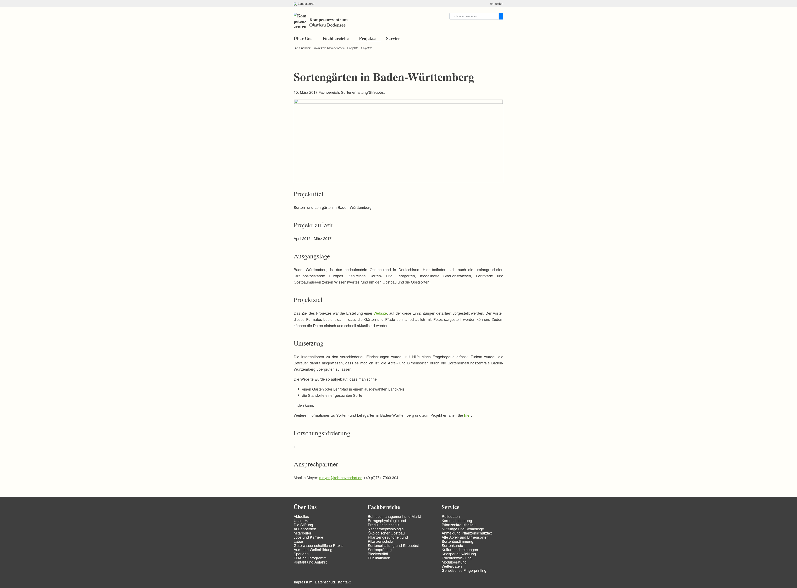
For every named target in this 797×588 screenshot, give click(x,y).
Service (393, 38)
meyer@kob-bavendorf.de (340, 477)
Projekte (367, 38)
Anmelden (496, 3)
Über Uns (303, 38)
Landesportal (306, 3)
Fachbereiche (336, 38)
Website (380, 313)
